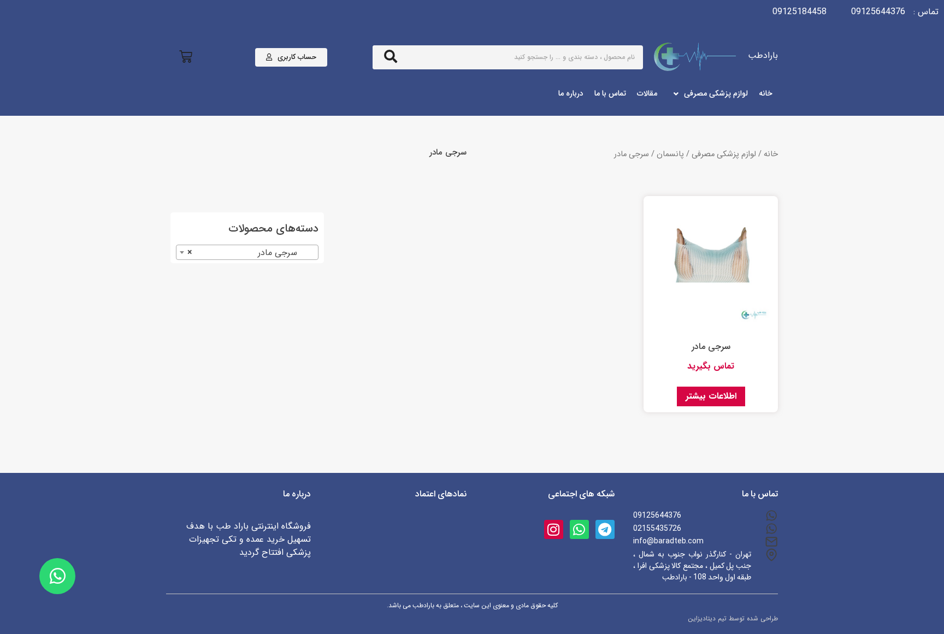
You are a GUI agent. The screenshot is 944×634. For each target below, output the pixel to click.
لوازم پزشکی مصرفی (724, 154)
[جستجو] (391, 57)
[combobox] (247, 252)
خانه (771, 154)
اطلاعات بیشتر (711, 396)
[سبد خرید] (185, 57)
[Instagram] (553, 529)
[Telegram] (605, 529)
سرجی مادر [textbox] (250, 252)
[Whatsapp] (579, 529)
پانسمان (670, 154)
